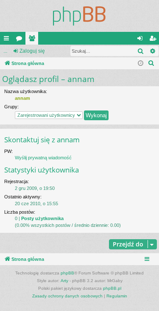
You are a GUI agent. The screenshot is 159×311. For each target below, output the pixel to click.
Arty (64, 280)
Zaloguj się (32, 51)
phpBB (67, 273)
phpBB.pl (112, 288)
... (5, 51)
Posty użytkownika (42, 218)
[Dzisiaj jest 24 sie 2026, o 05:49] (140, 63)
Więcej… (8, 40)
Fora (20, 40)
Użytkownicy (33, 40)
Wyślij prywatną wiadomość (43, 157)
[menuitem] (151, 63)
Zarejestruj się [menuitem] (154, 40)
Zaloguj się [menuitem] (141, 40)
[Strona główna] (79, 16)
